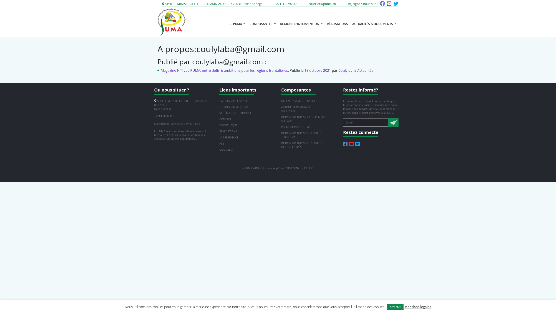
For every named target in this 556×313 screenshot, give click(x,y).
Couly (343, 70)
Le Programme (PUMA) (234, 107)
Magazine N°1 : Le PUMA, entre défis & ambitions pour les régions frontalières (224, 70)
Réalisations (337, 24)
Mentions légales (417, 307)
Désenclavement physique (299, 101)
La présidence (228, 137)
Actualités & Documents (373, 24)
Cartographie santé (233, 101)
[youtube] (389, 4)
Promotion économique (298, 127)
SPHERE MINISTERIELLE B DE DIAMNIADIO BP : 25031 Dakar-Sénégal (213, 4)
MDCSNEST (226, 150)
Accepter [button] (395, 307)
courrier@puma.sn (322, 4)
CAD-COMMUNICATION (299, 168)
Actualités (365, 70)
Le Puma (236, 24)
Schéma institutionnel (235, 113)
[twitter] (396, 4)
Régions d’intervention (300, 24)
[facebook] (382, 4)
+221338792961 (164, 116)
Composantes (261, 24)
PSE (221, 143)
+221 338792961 (286, 4)
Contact (225, 119)
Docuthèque (228, 125)
